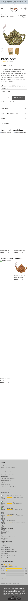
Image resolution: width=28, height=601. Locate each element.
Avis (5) (3, 118)
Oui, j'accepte (12, 598)
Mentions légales (5, 480)
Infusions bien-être (5, 16)
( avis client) (10, 61)
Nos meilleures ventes (6, 472)
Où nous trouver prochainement (9, 489)
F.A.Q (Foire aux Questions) (8, 478)
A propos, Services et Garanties (9, 467)
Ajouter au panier (18, 97)
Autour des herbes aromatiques (9, 551)
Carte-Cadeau (4, 476)
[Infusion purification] (21, 190)
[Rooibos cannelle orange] (7, 318)
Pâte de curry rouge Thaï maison (9, 536)
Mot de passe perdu (6, 484)
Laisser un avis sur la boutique (8, 486)
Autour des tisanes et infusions (8, 555)
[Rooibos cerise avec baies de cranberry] (21, 267)
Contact (3, 482)
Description (4, 108)
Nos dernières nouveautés (7, 469)
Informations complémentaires (9, 113)
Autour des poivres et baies (7, 549)
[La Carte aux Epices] (14, 8)
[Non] (26, 593)
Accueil (2, 14)
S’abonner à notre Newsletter (8, 474)
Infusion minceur (4, 250)
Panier (2, 465)
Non (19, 598)
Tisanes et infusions (10, 14)
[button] (9, 102)
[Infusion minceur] (7, 190)
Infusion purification (19, 250)
